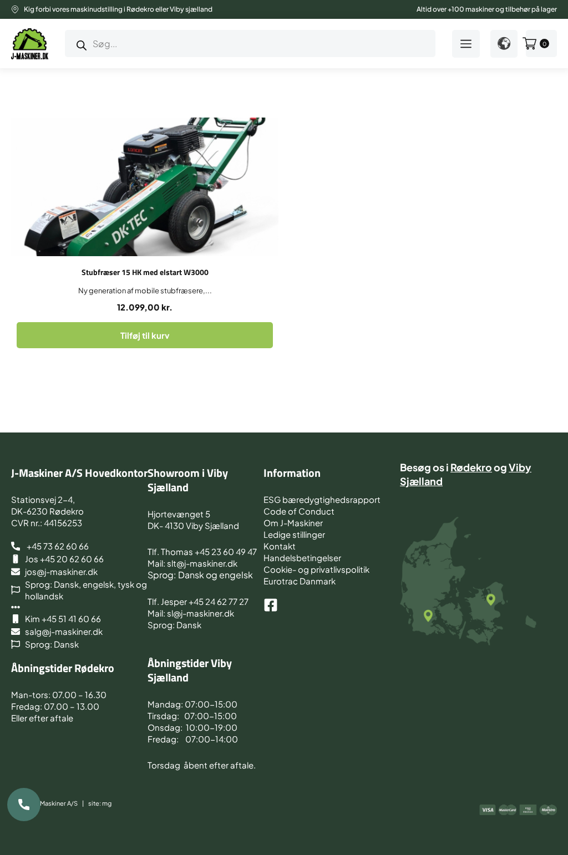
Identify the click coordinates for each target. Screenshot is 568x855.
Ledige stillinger (294, 534)
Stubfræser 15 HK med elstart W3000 (145, 272)
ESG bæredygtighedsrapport (322, 499)
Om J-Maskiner (293, 522)
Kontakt (279, 546)
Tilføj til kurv (144, 335)
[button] (465, 43)
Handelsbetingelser (302, 557)
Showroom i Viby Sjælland (188, 480)
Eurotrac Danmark (299, 581)
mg (106, 803)
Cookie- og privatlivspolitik (316, 569)
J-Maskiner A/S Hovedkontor (79, 472)
